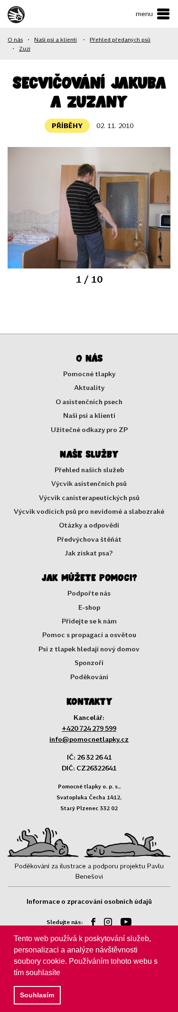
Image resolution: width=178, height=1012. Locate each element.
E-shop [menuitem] (89, 607)
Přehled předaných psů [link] (120, 39)
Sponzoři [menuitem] (89, 662)
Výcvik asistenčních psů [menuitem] (89, 483)
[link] (34, 14)
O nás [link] (15, 39)
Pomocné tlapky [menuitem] (89, 374)
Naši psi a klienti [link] (55, 39)
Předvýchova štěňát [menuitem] (89, 539)
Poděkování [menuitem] (89, 677)
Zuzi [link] (24, 48)
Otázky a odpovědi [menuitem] (89, 525)
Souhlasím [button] (37, 995)
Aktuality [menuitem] (89, 387)
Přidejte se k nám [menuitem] (89, 621)
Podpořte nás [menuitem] (89, 593)
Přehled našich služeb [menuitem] (89, 470)
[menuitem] (89, 923)
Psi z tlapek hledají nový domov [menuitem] (89, 649)
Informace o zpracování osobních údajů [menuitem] (89, 901)
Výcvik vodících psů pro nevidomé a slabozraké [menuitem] (89, 511)
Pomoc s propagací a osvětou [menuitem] (89, 635)
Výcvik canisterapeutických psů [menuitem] (89, 497)
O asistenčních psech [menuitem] (89, 402)
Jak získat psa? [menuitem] (89, 553)
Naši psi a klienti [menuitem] (89, 415)
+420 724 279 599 (89, 728)
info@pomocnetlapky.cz (89, 739)
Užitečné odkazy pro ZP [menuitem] (89, 429)
